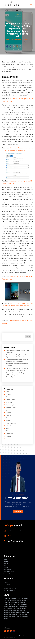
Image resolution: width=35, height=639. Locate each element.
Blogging (8, 394)
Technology (9, 433)
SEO (7, 431)
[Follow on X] (8, 631)
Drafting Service (10, 399)
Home (5, 559)
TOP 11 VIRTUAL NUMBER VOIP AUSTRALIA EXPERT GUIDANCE (16, 608)
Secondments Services (9, 588)
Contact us (17, 511)
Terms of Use (7, 573)
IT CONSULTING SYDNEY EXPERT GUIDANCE (15, 604)
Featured (8, 412)
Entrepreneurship (11, 407)
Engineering (6, 582)
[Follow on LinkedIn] (11, 631)
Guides (8, 420)
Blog (7, 391)
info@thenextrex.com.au (13, 535)
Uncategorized (17, 39)
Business (8, 397)
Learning (8, 425)
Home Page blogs (11, 423)
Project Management (9, 590)
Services (5, 563)
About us (5, 561)
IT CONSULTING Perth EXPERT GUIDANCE (14, 602)
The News (8, 436)
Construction (7, 586)
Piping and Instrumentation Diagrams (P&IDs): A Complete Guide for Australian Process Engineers (17, 375)
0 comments (25, 39)
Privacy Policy (7, 569)
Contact (5, 567)
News (7, 428)
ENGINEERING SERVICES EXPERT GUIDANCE (15, 600)
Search (28, 336)
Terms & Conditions (8, 571)
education (9, 402)
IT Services (6, 584)
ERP (7, 410)
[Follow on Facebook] (5, 631)
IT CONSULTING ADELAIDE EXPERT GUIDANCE (15, 598)
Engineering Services (12, 404)
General (8, 418)
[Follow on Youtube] (14, 631)
